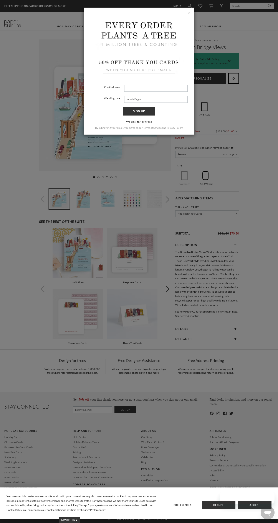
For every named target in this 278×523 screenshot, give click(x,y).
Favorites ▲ (69, 519)
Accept (255, 505)
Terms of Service (152, 127)
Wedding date (112, 98)
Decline (218, 505)
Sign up (139, 111)
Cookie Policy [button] (14, 510)
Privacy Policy (174, 127)
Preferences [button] (97, 510)
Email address (112, 87)
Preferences (182, 505)
